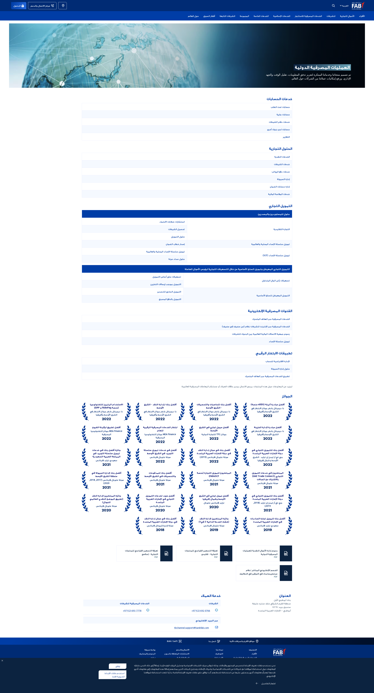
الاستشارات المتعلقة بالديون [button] (176, 653)
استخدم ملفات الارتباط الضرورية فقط (114, 674)
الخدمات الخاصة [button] (261, 15)
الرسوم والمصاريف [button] (147, 653)
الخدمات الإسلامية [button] (281, 15)
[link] (62, 5)
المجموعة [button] (244, 15)
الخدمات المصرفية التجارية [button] (245, 657)
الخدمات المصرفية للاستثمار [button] (308, 15)
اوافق (117, 666)
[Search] (333, 5)
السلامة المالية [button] (183, 657)
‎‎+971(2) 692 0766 (201, 610)
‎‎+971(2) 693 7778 (132, 610)
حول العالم (193, 15)
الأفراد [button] (362, 15)
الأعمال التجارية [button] (347, 15)
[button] (356, 6)
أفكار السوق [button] (209, 15)
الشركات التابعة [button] (227, 15)
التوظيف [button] (219, 653)
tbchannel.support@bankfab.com (191, 627)
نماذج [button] (153, 657)
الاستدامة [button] (219, 657)
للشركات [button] (331, 15)
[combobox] (343, 5)
